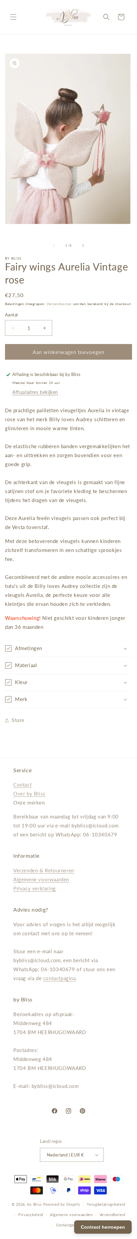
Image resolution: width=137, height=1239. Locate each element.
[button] (13, 17)
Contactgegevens (72, 1225)
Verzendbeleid (112, 1214)
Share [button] (18, 720)
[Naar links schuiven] (54, 245)
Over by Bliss (29, 793)
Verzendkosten (59, 304)
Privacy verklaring (34, 888)
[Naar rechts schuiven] (83, 245)
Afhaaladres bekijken (35, 392)
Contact (22, 785)
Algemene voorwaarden (41, 879)
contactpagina (59, 978)
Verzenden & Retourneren (43, 870)
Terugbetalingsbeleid (106, 1204)
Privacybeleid (30, 1214)
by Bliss (34, 1204)
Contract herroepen (103, 1227)
